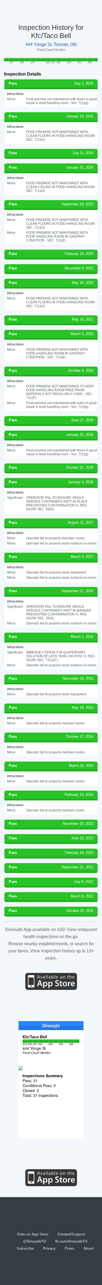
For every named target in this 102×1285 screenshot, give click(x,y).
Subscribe (25, 1248)
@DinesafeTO (34, 1241)
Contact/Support (71, 1234)
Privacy (49, 1248)
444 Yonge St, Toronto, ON (51, 44)
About (89, 1248)
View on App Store (32, 1234)
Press (69, 1248)
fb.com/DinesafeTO (71, 1241)
